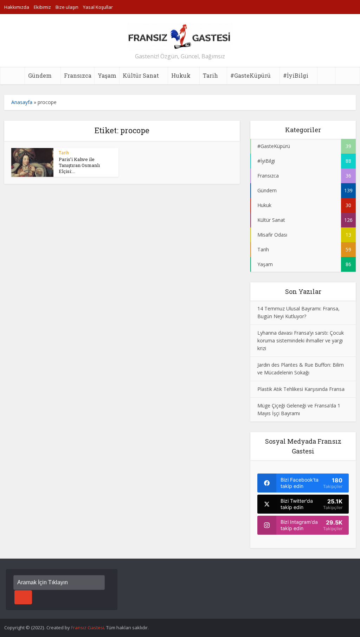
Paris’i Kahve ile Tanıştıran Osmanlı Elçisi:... (79, 165)
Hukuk (181, 75)
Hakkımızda (16, 7)
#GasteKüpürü (250, 75)
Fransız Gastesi (87, 627)
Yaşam (107, 75)
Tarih (210, 75)
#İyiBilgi (295, 75)
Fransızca (77, 75)
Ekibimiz (42, 7)
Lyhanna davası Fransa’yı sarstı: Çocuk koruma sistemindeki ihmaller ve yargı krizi (300, 340)
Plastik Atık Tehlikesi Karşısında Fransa (301, 389)
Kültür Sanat (141, 75)
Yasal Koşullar (98, 7)
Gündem (40, 75)
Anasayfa (21, 102)
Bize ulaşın (67, 7)
